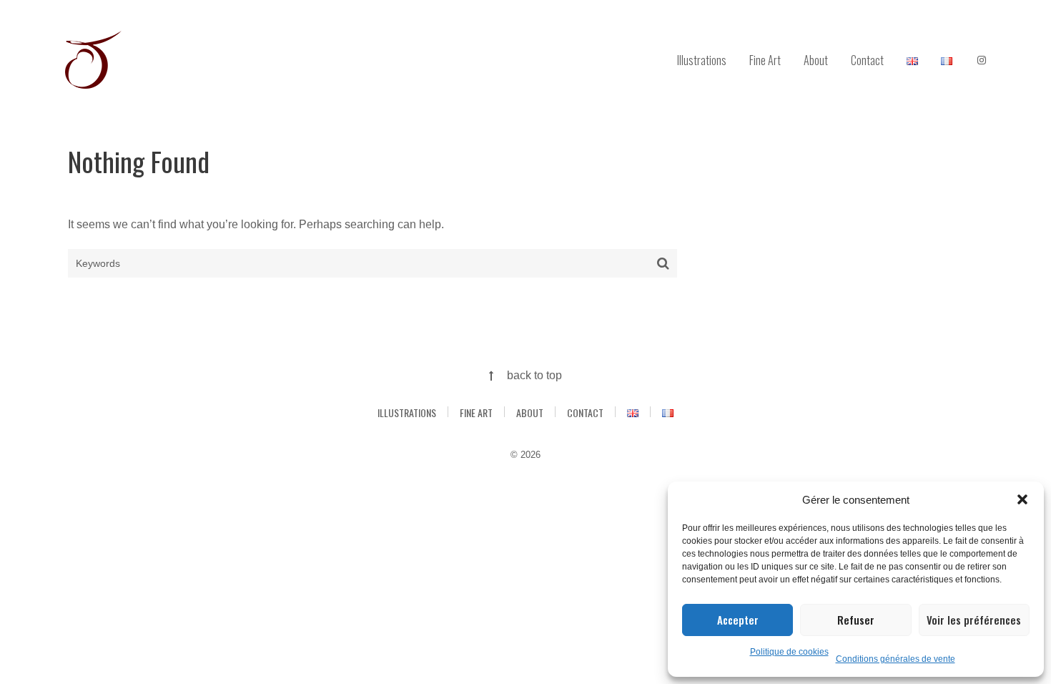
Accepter (738, 619)
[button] (1022, 499)
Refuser (855, 619)
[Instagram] (981, 61)
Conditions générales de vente (895, 659)
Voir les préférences (974, 619)
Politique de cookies (789, 652)
